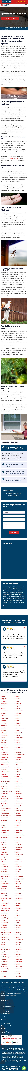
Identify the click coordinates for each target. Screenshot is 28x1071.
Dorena (4, 847)
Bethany (4, 740)
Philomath (19, 794)
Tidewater (18, 908)
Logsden (4, 971)
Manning (18, 703)
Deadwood (5, 835)
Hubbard (4, 927)
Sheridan (18, 859)
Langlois (4, 964)
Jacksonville (5, 935)
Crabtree (4, 811)
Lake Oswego (6, 957)
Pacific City (19, 786)
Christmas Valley (7, 791)
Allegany (4, 703)
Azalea (4, 723)
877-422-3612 (9, 1068)
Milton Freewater (20, 728)
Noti (17, 764)
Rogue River (19, 830)
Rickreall (18, 825)
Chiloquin (5, 789)
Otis (17, 781)
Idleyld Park (5, 930)
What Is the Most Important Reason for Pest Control (13, 494)
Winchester (19, 961)
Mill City (18, 725)
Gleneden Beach (7, 898)
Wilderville (18, 954)
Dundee (4, 852)
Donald (4, 845)
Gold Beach (5, 903)
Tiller (17, 913)
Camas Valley (6, 767)
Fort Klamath (6, 876)
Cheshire (4, 786)
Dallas (4, 828)
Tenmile (18, 905)
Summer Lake (20, 891)
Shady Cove (19, 854)
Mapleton (18, 706)
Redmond (18, 820)
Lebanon (4, 966)
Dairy (3, 825)
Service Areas (6, 1013)
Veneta (18, 927)
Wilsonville (19, 959)
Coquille (4, 801)
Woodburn (19, 969)
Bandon (4, 725)
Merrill (17, 720)
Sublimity (18, 888)
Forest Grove (6, 874)
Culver (4, 823)
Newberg (18, 757)
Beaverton (5, 735)
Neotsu (18, 750)
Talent (17, 901)
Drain (3, 849)
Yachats (18, 971)
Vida (17, 930)
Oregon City (19, 779)
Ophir (17, 776)
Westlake (18, 947)
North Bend (19, 762)
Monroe (18, 735)
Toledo (18, 915)
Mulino (17, 740)
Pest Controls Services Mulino (13, 27)
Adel (3, 696)
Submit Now (14, 532)
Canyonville (5, 772)
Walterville (19, 935)
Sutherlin (18, 893)
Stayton (18, 886)
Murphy (18, 742)
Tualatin (18, 920)
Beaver (4, 733)
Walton (18, 937)
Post (17, 808)
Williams (18, 957)
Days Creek (5, 830)
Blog (4, 1016)
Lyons (17, 696)
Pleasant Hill (19, 798)
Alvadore (4, 711)
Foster (4, 881)
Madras (18, 699)
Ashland (4, 716)
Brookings (5, 757)
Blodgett (4, 745)
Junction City (6, 940)
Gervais (4, 891)
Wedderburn (19, 940)
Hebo (3, 920)
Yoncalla (18, 976)
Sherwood (19, 862)
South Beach (19, 876)
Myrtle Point (19, 747)
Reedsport (19, 823)
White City (19, 949)
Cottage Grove (6, 808)
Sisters (17, 871)
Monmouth (19, 733)
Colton (4, 796)
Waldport (18, 932)
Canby (4, 769)
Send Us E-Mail (7, 1026)
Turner (17, 923)
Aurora (4, 720)
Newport (18, 759)
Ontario (18, 774)
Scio (17, 842)
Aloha (4, 706)
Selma (17, 852)
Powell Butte (19, 811)
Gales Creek (5, 884)
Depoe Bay (5, 837)
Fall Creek (5, 867)
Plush (17, 801)
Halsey (4, 915)
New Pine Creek (20, 755)
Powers (18, 813)
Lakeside (4, 959)
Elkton (4, 859)
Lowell (4, 976)
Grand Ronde (6, 908)
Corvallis (4, 806)
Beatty (4, 730)
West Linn (18, 942)
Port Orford (19, 803)
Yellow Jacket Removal (9, 1006)
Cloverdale (5, 794)
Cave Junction (6, 779)
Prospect (18, 818)
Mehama (18, 716)
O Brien (18, 767)
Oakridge (18, 772)
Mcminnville (19, 711)
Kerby (3, 947)
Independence (6, 932)
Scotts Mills (19, 845)
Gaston (4, 888)
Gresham (5, 913)
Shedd (17, 857)
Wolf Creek (19, 966)
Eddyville (4, 857)
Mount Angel (19, 738)
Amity (4, 713)
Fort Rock (4, 879)
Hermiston (5, 923)
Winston (18, 964)
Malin (17, 701)
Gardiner (4, 886)
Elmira (4, 862)
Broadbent (5, 755)
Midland (18, 723)
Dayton (4, 832)
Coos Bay (5, 798)
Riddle (17, 828)
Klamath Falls (6, 949)
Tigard (17, 910)
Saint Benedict (20, 835)
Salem (17, 840)
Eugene (4, 864)
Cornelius (5, 803)
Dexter (4, 840)
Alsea (3, 708)
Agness (4, 699)
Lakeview (4, 961)
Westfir (18, 944)
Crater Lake (5, 813)
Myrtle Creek (19, 745)
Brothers (4, 759)
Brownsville (5, 762)
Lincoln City (5, 969)
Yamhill (18, 974)
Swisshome (19, 898)
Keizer (4, 942)
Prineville (18, 815)
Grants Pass (5, 910)
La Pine (4, 952)
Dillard (4, 842)
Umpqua (18, 925)
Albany (4, 701)
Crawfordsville (6, 815)
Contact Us (6, 1011)
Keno (3, 944)
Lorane (4, 974)
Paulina (18, 791)
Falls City (4, 869)
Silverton (18, 869)
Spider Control (6, 1009)
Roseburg (18, 832)
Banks (4, 728)
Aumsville (5, 718)
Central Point (6, 781)
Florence (4, 871)
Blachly (4, 742)
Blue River (5, 747)
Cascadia (5, 776)
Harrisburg (5, 918)
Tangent (18, 903)
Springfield (19, 881)
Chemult (4, 784)
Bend (3, 738)
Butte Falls (5, 764)
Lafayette (5, 954)
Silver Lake (19, 867)
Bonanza (4, 752)
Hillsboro (4, 925)
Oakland (18, 769)
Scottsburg (19, 847)
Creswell (4, 820)
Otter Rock (19, 784)
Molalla (18, 730)
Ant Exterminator (7, 1004)
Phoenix (18, 796)
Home (2, 27)
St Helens (18, 884)
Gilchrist (4, 893)
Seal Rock (18, 849)
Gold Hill (4, 905)
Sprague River (20, 879)
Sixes (17, 874)
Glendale (4, 896)
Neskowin (18, 752)
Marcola (18, 708)
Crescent (4, 818)
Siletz (17, 864)
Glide (3, 901)
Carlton (4, 774)
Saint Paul (18, 837)
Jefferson (5, 937)
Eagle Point (5, 854)
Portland (18, 806)
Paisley (18, 789)
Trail (17, 918)
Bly (3, 750)
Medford (18, 713)
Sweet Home (19, 896)
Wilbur (17, 952)
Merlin (17, 718)
